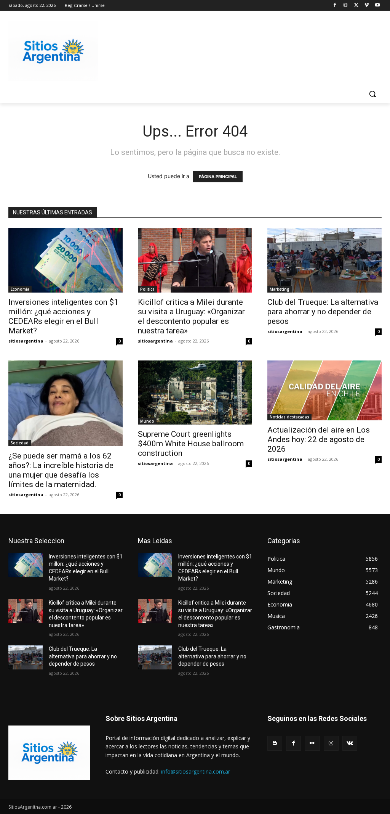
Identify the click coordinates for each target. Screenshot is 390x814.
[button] (372, 94)
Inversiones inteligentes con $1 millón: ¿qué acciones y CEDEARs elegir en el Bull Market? (63, 316)
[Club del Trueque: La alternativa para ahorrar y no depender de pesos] (324, 260)
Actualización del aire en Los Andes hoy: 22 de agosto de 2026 (318, 439)
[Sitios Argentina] (53, 51)
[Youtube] (377, 5)
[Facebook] (335, 5)
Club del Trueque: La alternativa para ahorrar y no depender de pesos (322, 312)
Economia (20, 289)
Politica (147, 289)
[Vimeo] (366, 5)
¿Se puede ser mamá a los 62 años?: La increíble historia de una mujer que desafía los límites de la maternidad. (60, 470)
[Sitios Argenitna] (49, 753)
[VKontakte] (349, 743)
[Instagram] (345, 5)
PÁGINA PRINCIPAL (218, 176)
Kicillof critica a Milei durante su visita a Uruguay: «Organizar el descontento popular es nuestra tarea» (191, 316)
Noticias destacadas (289, 417)
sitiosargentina (25, 341)
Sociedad (20, 443)
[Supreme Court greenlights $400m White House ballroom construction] (195, 392)
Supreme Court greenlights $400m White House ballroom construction (191, 444)
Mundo (147, 421)
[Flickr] (312, 743)
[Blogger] (274, 743)
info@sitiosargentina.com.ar (195, 771)
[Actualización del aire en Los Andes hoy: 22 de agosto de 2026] (324, 390)
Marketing (279, 289)
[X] (356, 5)
